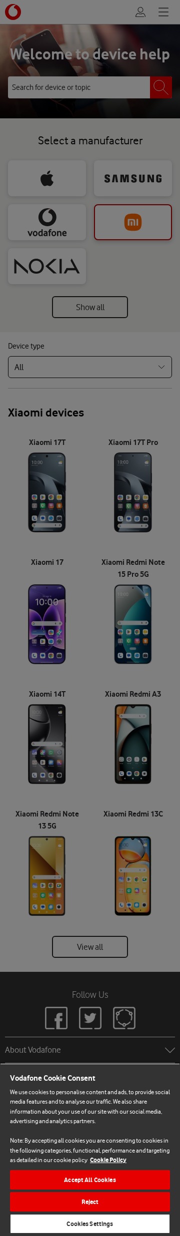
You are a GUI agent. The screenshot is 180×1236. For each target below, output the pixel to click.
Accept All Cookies (90, 1180)
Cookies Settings (89, 1224)
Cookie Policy (108, 1160)
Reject (90, 1202)
